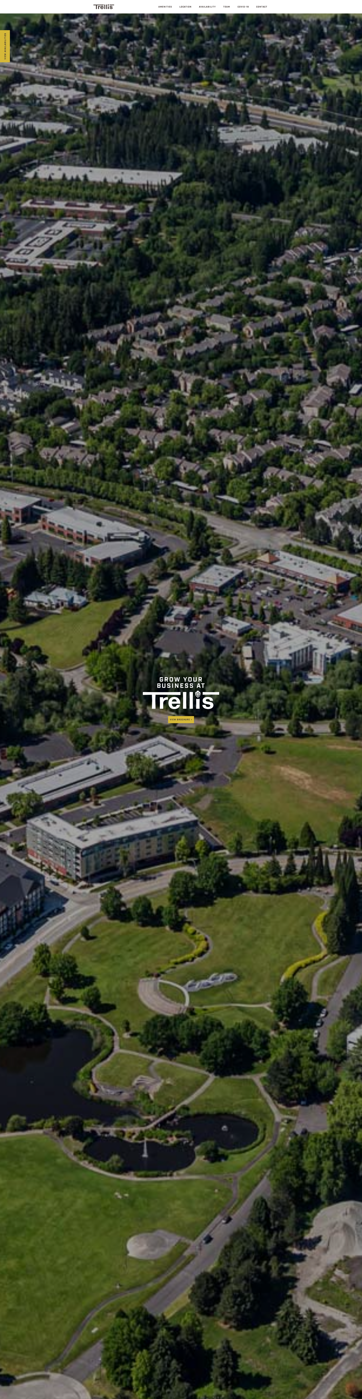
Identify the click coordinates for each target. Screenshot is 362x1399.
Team (226, 7)
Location (185, 7)
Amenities (165, 7)
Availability (207, 7)
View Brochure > (181, 719)
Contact (261, 7)
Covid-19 (243, 7)
